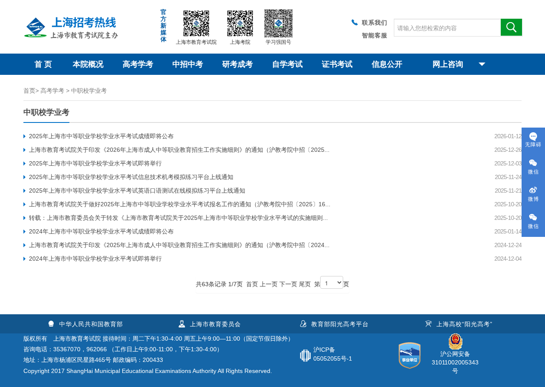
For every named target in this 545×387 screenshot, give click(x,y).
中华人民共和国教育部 (91, 324)
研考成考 (237, 64)
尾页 (305, 284)
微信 (533, 172)
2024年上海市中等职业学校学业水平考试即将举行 (95, 258)
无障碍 (533, 145)
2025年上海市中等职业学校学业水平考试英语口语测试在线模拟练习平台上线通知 (137, 190)
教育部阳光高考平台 (340, 324)
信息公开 (387, 64)
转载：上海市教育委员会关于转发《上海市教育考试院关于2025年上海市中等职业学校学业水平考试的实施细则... (178, 217)
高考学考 (138, 64)
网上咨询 (448, 64)
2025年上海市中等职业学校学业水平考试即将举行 (95, 163)
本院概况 (88, 64)
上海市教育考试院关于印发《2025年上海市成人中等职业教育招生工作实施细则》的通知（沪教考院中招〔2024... (179, 245)
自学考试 (287, 64)
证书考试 (337, 64)
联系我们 (374, 22)
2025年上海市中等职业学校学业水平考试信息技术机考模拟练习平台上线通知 (131, 177)
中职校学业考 (89, 90)
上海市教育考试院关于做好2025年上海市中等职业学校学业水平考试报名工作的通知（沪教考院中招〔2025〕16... (179, 204)
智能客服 (374, 35)
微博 (533, 199)
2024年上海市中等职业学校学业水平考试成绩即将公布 (101, 231)
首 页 (43, 64)
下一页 (288, 284)
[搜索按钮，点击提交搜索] (511, 27)
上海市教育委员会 (215, 324)
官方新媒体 (163, 26)
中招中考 (187, 64)
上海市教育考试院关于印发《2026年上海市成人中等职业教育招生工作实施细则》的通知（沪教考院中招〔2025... (179, 149)
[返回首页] (74, 24)
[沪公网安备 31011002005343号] (455, 337)
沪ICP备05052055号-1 (332, 354)
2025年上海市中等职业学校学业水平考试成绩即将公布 (101, 136)
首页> (31, 90)
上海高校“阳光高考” (464, 324)
